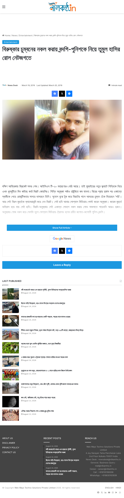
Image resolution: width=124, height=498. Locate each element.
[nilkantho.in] (62, 6)
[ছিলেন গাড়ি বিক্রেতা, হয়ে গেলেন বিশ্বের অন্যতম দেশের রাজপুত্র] (10, 307)
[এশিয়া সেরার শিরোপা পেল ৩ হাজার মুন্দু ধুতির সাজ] (10, 415)
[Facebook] (55, 94)
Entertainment (26, 35)
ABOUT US (7, 438)
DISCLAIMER (8, 443)
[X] (62, 94)
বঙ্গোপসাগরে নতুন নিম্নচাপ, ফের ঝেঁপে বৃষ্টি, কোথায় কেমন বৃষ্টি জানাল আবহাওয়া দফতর (49, 384)
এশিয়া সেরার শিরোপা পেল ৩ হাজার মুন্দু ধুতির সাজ (37, 411)
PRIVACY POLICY (10, 447)
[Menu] (3, 7)
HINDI (118, 487)
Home (7, 35)
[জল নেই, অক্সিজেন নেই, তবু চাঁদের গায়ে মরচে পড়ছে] (10, 401)
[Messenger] (69, 94)
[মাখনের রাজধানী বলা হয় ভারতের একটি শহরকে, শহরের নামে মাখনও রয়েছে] (10, 321)
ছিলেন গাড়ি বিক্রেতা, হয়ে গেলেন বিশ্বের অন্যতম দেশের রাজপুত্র (43, 303)
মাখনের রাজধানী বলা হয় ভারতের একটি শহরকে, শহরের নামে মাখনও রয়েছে (45, 316)
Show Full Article (61, 227)
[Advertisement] (62, 23)
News (14, 35)
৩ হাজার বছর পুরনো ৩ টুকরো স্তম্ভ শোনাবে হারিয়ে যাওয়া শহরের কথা (44, 357)
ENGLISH (109, 487)
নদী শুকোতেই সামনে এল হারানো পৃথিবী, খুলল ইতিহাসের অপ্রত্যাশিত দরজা (46, 289)
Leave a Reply (62, 264)
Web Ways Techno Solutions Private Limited (35, 487)
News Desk (13, 85)
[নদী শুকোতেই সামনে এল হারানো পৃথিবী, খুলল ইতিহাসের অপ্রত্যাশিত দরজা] (10, 294)
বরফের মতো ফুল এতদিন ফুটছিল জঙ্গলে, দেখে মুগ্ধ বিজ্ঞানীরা (41, 343)
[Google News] (62, 238)
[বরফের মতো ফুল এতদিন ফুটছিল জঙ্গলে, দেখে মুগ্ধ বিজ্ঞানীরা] (10, 347)
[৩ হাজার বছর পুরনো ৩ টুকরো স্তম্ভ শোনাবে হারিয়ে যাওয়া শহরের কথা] (10, 361)
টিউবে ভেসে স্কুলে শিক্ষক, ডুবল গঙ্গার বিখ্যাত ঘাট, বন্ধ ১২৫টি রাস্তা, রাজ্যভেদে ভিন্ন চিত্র (52, 330)
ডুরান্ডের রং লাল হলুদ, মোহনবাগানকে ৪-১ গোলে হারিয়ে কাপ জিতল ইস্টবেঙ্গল (46, 370)
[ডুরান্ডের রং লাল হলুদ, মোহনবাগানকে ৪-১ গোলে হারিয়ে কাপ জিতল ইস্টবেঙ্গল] (10, 374)
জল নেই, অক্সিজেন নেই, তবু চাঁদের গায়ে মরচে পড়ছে (38, 397)
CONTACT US (9, 452)
